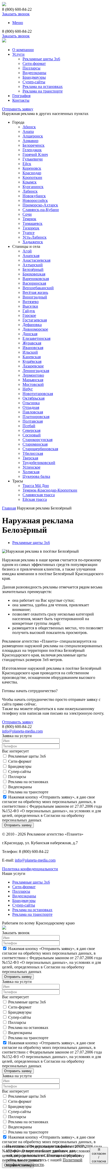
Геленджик (32, 150)
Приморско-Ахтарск (40, 205)
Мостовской (33, 384)
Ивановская (33, 347)
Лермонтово (33, 375)
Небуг (28, 389)
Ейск (27, 163)
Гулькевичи (33, 159)
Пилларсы (31, 68)
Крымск (30, 182)
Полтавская (33, 421)
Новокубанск (34, 196)
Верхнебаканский (38, 288)
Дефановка (32, 324)
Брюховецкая (34, 274)
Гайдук (29, 311)
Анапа (28, 131)
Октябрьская (34, 398)
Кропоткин (32, 177)
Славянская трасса (39, 495)
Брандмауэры (34, 77)
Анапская (31, 255)
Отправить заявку (17, 109)
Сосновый (32, 435)
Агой (27, 251)
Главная (9, 508)
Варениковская (36, 278)
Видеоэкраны (34, 73)
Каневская (32, 357)
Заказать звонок (16, 14)
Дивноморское (35, 329)
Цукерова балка (36, 476)
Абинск (29, 127)
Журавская (32, 343)
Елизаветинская (36, 338)
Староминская (35, 444)
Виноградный (35, 297)
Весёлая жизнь (35, 292)
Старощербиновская (40, 449)
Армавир (30, 140)
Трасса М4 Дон (36, 485)
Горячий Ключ (35, 154)
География (21, 96)
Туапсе (29, 232)
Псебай (29, 426)
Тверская (30, 458)
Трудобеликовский (39, 462)
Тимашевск (32, 223)
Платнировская (36, 416)
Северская (31, 430)
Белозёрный (33, 269)
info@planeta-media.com (22, 731)
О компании (23, 50)
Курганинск (33, 186)
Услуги (18, 54)
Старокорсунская (37, 439)
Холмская (31, 472)
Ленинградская (36, 370)
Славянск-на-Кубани (41, 209)
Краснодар (32, 173)
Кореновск (32, 168)
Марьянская (33, 380)
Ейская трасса (35, 499)
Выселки (30, 306)
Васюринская (34, 283)
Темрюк (29, 219)
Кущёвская (32, 361)
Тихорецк (31, 228)
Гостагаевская (35, 320)
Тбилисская (33, 453)
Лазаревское (33, 366)
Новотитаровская (38, 393)
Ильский (30, 352)
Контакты (20, 100)
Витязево (31, 301)
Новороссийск (35, 200)
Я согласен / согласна (99, 1155)
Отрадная (31, 407)
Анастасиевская (36, 260)
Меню (17, 22)
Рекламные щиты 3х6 (41, 59)
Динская (30, 334)
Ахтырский (33, 265)
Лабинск (30, 191)
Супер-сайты (34, 82)
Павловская (33, 412)
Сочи (27, 214)
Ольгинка (31, 403)
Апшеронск (33, 136)
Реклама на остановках (43, 86)
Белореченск (34, 145)
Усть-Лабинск (35, 237)
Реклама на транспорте (43, 91)
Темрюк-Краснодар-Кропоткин (50, 490)
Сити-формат (34, 63)
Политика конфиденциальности (30, 869)
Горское (29, 315)
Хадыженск (33, 242)
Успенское (31, 467)
